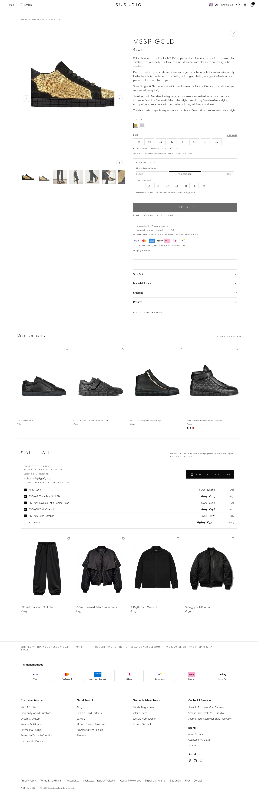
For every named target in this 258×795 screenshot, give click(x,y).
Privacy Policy (28, 780)
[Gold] (135, 125)
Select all (29, 474)
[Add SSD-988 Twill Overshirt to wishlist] (178, 538)
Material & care (142, 283)
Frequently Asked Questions (36, 713)
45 (205, 141)
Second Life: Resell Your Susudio (206, 713)
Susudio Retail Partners (89, 713)
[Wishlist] (238, 5)
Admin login (29, 788)
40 (149, 141)
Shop (24, 19)
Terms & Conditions (50, 780)
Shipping (138, 292)
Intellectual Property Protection (99, 780)
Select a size (185, 207)
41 (160, 141)
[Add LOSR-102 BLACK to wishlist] (67, 349)
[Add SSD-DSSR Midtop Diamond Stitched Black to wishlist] (237, 349)
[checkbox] (25, 490)
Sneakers (38, 19)
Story (79, 707)
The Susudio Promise (32, 741)
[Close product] (233, 33)
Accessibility (72, 780)
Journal (192, 745)
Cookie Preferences (130, 780)
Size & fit (138, 274)
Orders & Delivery (31, 718)
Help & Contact (29, 707)
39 (138, 141)
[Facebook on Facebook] (189, 760)
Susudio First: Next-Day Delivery (206, 707)
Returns (137, 302)
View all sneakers (229, 337)
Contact (198, 780)
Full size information (148, 312)
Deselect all (42, 474)
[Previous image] (26, 98)
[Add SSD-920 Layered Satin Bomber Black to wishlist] (123, 538)
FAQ (187, 780)
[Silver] (142, 125)
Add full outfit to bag (213, 474)
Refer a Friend (140, 713)
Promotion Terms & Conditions (37, 735)
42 (172, 141)
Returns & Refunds (31, 724)
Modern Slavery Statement (91, 724)
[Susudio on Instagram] (195, 760)
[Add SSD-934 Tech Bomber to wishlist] (233, 538)
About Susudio (196, 734)
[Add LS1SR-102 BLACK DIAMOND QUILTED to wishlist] (124, 349)
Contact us (227, 5)
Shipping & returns (141, 250)
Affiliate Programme (143, 707)
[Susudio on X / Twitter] (201, 760)
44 (194, 141)
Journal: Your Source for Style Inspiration (210, 718)
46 (216, 141)
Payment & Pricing (31, 730)
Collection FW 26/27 (199, 739)
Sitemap (81, 735)
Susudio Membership (144, 718)
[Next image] (119, 98)
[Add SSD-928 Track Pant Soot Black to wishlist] (68, 538)
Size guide (232, 135)
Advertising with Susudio (90, 730)
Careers (81, 718)
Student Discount (142, 724)
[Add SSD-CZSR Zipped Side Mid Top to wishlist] (180, 349)
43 (183, 141)
